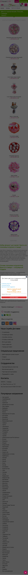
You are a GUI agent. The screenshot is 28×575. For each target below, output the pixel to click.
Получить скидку (14, 297)
